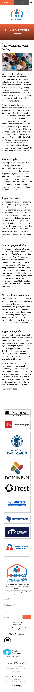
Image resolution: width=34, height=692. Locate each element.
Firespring (21, 689)
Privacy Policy (10, 682)
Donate (21, 2)
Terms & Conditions (22, 682)
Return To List (10, 389)
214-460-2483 (17, 662)
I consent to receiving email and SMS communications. (17, 629)
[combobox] (7, 2)
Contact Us (17, 671)
